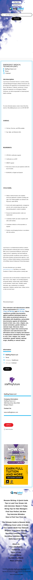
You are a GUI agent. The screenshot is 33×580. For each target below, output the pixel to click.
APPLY (8, 425)
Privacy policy (20, 574)
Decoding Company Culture (15, 533)
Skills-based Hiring (16, 539)
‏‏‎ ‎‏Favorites (17, 5)
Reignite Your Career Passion (16, 530)
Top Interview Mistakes (16, 514)
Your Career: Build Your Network (15, 528)
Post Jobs (16, 2)
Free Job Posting (15, 547)
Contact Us (16, 549)
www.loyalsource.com (8, 269)
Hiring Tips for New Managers (16, 509)
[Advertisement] (16, 37)
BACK (7, 369)
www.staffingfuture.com (11, 412)
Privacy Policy (15, 555)
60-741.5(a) (20, 311)
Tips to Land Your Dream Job (16, 503)
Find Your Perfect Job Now (16, 511)
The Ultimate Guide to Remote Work (16, 522)
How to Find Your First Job (16, 517)
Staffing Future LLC (10, 394)
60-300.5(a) (10, 311)
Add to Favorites (9, 429)
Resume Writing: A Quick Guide (16, 500)
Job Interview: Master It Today (15, 506)
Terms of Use (16, 552)
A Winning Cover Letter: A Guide (16, 525)
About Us (15, 544)
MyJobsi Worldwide (15, 558)
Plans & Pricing (16, 561)
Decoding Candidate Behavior (16, 536)
